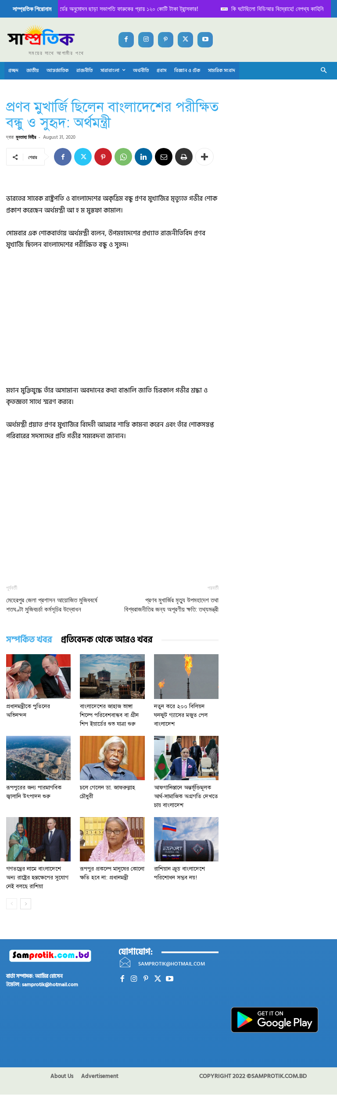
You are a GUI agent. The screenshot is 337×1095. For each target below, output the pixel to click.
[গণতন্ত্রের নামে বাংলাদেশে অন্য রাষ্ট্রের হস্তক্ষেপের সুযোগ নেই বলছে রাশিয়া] (38, 839)
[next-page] (25, 903)
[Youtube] (205, 39)
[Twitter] (185, 39)
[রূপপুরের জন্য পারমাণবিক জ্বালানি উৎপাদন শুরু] (38, 758)
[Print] (184, 157)
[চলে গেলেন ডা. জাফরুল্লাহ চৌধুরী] (112, 758)
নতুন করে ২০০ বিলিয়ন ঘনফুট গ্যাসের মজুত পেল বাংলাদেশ (181, 715)
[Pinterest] (165, 39)
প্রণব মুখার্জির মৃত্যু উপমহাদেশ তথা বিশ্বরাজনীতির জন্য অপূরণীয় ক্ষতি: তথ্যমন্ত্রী (171, 604)
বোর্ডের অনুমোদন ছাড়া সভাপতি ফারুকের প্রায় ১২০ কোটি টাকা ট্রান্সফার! (118, 8)
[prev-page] (11, 903)
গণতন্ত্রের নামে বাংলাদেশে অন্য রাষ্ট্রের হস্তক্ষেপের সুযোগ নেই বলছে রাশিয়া (37, 877)
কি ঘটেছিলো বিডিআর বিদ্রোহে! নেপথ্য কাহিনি (269, 8)
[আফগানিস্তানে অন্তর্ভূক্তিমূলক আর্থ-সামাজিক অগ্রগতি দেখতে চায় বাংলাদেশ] (186, 758)
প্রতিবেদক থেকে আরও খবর (107, 640)
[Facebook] (126, 39)
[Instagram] (146, 39)
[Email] (163, 157)
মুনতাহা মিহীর (26, 136)
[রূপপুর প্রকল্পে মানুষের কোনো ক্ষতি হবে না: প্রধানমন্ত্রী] (112, 839)
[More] (204, 157)
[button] (324, 71)
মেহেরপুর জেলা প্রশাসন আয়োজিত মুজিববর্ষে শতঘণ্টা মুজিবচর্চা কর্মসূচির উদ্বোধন (51, 604)
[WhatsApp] (123, 157)
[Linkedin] (143, 157)
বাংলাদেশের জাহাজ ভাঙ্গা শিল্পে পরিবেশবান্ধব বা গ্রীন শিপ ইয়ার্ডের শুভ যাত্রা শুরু (109, 715)
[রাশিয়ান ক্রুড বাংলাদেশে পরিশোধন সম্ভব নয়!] (186, 839)
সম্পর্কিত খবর (29, 640)
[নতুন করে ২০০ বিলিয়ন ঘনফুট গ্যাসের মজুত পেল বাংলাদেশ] (186, 676)
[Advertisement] (112, 323)
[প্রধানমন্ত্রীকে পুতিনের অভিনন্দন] (38, 676)
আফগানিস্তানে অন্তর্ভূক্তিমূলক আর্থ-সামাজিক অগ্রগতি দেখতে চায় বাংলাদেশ (186, 796)
